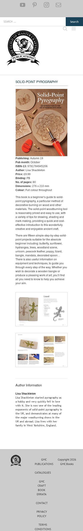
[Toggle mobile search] (65, 28)
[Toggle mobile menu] (74, 28)
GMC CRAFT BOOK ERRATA (41, 488)
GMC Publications (44, 462)
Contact (42, 503)
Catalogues (43, 472)
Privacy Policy (42, 514)
